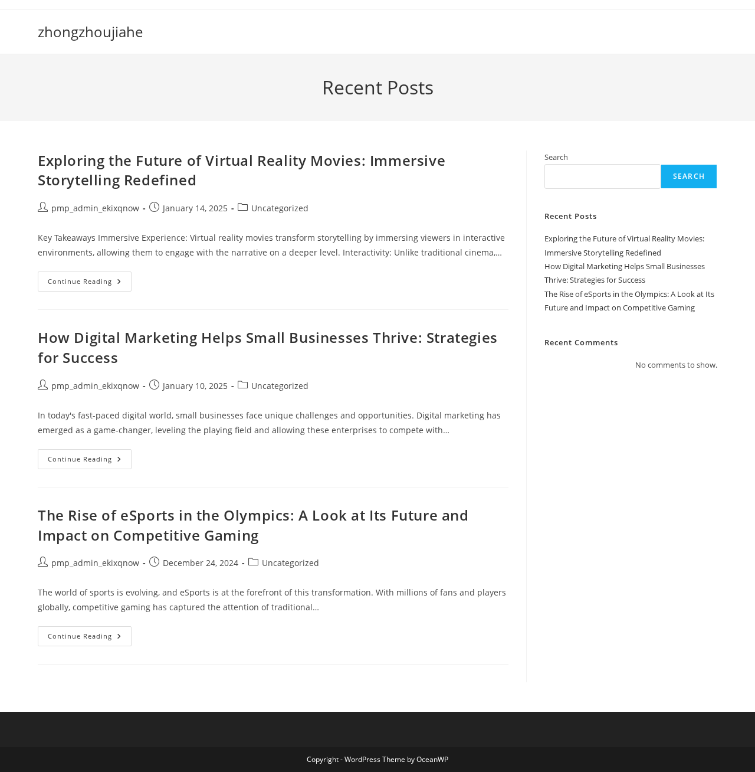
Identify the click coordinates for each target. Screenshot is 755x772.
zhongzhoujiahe (90, 31)
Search (556, 157)
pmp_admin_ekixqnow (95, 208)
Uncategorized (279, 208)
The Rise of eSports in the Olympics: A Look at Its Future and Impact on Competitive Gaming (253, 525)
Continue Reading (90, 284)
